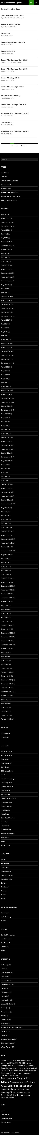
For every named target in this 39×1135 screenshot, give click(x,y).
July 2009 (4, 605)
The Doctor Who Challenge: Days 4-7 (14, 113)
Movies (3, 1008)
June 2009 (4, 609)
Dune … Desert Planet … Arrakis (13, 42)
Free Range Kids (6, 783)
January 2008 (5, 676)
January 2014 (5, 394)
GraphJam (4, 867)
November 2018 (6, 222)
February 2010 (6, 578)
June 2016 (4, 289)
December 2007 (6, 680)
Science (12, 1085)
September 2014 (6, 363)
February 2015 (6, 343)
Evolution (20, 1068)
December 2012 (6, 445)
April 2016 (4, 293)
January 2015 (5, 347)
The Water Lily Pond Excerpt (10, 196)
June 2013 (4, 422)
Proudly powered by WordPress (10, 1132)
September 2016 (6, 281)
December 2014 (6, 351)
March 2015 (5, 339)
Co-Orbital (4, 173)
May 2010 (4, 566)
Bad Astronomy (6, 763)
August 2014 (5, 367)
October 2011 (6, 500)
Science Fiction (24, 1085)
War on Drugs (25, 1095)
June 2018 (4, 234)
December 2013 (6, 398)
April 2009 (4, 617)
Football (33, 1068)
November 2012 (6, 449)
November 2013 (6, 402)
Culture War (5, 980)
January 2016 (5, 300)
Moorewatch (5, 810)
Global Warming (7, 1070)
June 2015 (4, 328)
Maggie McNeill (6, 802)
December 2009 (6, 586)
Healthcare (5, 992)
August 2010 (5, 555)
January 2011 (5, 535)
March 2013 (5, 433)
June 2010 (4, 562)
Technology (6, 1095)
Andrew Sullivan (6, 755)
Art (31, 1060)
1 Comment (20, 18)
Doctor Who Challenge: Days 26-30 (14, 60)
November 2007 (6, 684)
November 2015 (6, 308)
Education (5, 1068)
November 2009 (6, 590)
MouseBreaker (6, 871)
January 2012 (5, 488)
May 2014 (4, 379)
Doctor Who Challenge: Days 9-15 (13, 105)
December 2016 (6, 273)
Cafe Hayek (5, 767)
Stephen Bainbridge (7, 833)
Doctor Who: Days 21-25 (10, 78)
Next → (24, 145)
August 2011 (5, 508)
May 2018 (4, 238)
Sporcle (3, 883)
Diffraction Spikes (7, 771)
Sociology (5, 1092)
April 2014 (4, 382)
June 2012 (4, 469)
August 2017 (5, 249)
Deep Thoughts (6, 984)
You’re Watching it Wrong (10, 96)
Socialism (4, 1031)
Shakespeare (13, 1089)
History (13, 1073)
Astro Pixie (5, 759)
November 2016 (6, 277)
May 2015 (4, 332)
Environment (13, 1068)
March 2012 (5, 480)
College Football (7, 1066)
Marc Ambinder (6, 806)
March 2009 (5, 621)
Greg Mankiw (5, 790)
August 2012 (5, 461)
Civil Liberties (5, 973)
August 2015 (5, 320)
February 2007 (6, 719)
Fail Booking (5, 863)
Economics (30, 1066)
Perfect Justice (6, 184)
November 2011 (6, 496)
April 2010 (4, 570)
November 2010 (6, 543)
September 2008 (6, 645)
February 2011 (6, 531)
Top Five (4, 891)
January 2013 (5, 441)
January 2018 (5, 242)
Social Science (24, 1089)
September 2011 (6, 504)
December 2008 (6, 633)
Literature (15, 1075)
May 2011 (4, 519)
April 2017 (4, 257)
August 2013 (5, 414)
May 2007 (4, 707)
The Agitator (5, 837)
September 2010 (6, 551)
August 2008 (5, 648)
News (3, 1016)
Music (13, 1082)
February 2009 (6, 625)
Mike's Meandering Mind (11, 2)
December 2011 (6, 492)
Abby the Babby (6, 751)
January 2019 (5, 218)
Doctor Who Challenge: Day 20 (12, 87)
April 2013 (4, 429)
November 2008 (6, 637)
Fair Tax (3, 988)
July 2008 (4, 652)
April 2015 (4, 336)
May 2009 (4, 613)
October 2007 (6, 688)
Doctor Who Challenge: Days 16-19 (14, 69)
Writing (11, 1097)
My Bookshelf (5, 733)
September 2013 (6, 410)
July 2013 (4, 418)
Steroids (27, 1092)
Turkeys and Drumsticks (9, 200)
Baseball (14, 1062)
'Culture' (4, 965)
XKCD (3, 899)
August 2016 (5, 285)
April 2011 (4, 523)
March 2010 (5, 574)
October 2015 (6, 312)
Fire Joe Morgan (6, 775)
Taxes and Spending (7, 1039)
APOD (3, 859)
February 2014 (6, 390)
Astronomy (5, 1063)
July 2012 (4, 465)
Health (33, 1070)
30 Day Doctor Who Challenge (10, 1060)
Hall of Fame (27, 1070)
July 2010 (4, 559)
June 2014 (4, 375)
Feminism (27, 1068)
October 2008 (6, 641)
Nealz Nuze (5, 814)
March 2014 (5, 386)
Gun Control (18, 1070)
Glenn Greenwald (7, 786)
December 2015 (6, 304)
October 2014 (6, 359)
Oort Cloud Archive (7, 818)
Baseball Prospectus (8, 935)
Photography (20, 1082)
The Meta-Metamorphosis (10, 192)
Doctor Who (22, 1066)
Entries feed (5, 1115)
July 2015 (4, 324)
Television (15, 1095)
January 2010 (5, 582)
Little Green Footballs (8, 798)
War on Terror (6, 1047)
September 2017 (6, 246)
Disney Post (5, 33)
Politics (3, 1019)
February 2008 (6, 672)
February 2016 (6, 296)
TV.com (3, 895)
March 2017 (5, 261)
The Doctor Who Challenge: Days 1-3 (14, 131)
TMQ (3, 841)
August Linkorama (8, 51)
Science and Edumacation (9, 1027)
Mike (14, 18)
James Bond (27, 1073)
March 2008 (5, 668)
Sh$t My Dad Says (7, 875)
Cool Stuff (4, 976)
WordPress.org (6, 1122)
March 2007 (5, 715)
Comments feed (6, 1118)
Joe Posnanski (6, 794)
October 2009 (6, 594)
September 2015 (6, 316)
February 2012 (6, 484)
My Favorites (5, 1012)
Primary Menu (36, 2)
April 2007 (4, 711)
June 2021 (4, 214)
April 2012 (4, 476)
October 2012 (6, 453)
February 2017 (6, 265)
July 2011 (4, 512)
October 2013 (6, 406)
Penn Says (4, 822)
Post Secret (5, 737)
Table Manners (6, 188)
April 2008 (4, 664)
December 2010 (6, 539)
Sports (3, 1035)
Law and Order (6, 1004)
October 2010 (6, 547)
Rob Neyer (4, 947)
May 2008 (4, 660)
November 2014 (6, 355)
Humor (3, 996)
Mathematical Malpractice (15, 1078)
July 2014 (4, 371)
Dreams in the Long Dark (9, 180)
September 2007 (6, 692)
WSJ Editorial (5, 845)
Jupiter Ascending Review (10, 24)
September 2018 (6, 226)
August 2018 (5, 230)
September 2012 (6, 457)
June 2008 (4, 656)
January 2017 (5, 269)
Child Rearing (25, 1063)
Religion (4, 1023)
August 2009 (5, 602)
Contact (3, 177)
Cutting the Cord (7, 122)
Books (3, 969)
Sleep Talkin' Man (6, 879)
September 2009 (6, 598)
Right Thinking (6, 830)
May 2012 (4, 472)
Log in (3, 1111)
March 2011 (5, 527)
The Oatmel (5, 887)
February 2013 (6, 437)
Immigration (5, 1000)
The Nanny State (6, 1043)
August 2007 (5, 695)
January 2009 (5, 629)
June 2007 (4, 703)
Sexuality (4, 1089)
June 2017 (4, 253)
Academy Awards (25, 1060)
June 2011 (4, 515)
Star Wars (20, 1092)
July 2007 (4, 699)
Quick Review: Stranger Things (12, 15)
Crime (15, 1066)
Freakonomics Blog (7, 779)
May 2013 (4, 426)
